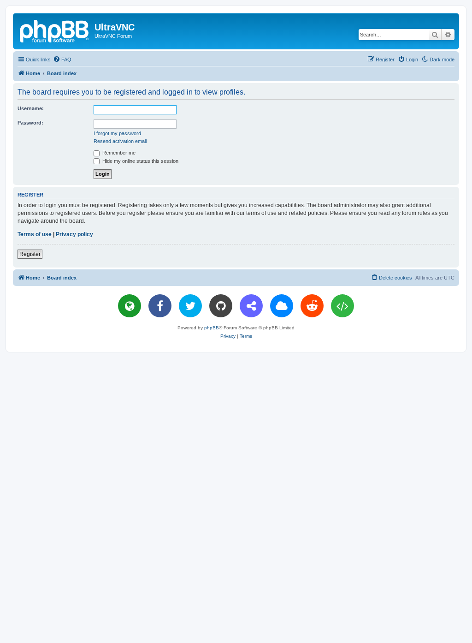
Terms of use (35, 234)
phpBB (211, 327)
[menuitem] (62, 59)
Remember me (118, 152)
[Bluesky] (281, 305)
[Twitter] (190, 305)
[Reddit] (312, 305)
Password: (30, 122)
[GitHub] (220, 305)
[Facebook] (159, 305)
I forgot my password (117, 133)
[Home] (54, 30)
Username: (31, 108)
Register (30, 254)
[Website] (129, 305)
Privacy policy (74, 234)
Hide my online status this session (139, 161)
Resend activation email (120, 141)
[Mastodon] (251, 305)
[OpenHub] (342, 305)
